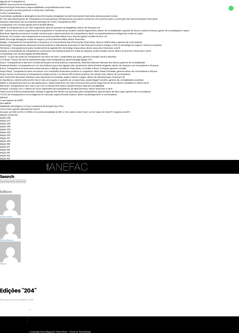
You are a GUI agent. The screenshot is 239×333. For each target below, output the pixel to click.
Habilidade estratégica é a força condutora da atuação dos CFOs (31, 106)
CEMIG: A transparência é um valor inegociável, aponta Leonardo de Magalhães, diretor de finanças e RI (50, 27)
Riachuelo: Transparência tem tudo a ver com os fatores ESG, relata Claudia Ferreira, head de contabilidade (52, 85)
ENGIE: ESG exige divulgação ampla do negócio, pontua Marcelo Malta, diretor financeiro (42, 39)
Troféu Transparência (10, 13)
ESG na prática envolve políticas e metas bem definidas (27, 10)
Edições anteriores (9, 115)
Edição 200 (5, 141)
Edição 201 (5, 138)
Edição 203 (5, 132)
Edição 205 (5, 126)
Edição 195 (5, 152)
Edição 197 (5, 147)
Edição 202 (5, 135)
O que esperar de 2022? (11, 100)
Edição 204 (5, 129)
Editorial (3, 97)
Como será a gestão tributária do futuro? (20, 109)
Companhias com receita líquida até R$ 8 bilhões (24, 53)
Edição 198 (5, 144)
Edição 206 (5, 123)
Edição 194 (5, 155)
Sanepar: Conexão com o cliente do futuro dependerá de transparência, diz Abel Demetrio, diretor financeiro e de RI (56, 88)
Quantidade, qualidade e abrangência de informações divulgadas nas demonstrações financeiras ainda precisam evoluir (59, 16)
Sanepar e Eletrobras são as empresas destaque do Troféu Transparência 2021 (38, 21)
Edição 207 (5, 120)
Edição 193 (5, 158)
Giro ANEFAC (6, 103)
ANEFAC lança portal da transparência (18, 4)
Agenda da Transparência (12, 1)
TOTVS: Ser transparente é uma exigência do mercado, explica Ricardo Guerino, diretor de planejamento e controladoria (58, 94)
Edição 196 (5, 149)
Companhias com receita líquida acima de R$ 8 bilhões (27, 24)
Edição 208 (5, 117)
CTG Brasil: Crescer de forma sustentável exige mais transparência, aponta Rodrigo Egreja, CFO (46, 59)
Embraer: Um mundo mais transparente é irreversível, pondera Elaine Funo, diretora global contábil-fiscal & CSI (53, 36)
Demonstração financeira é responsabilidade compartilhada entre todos (35, 7)
